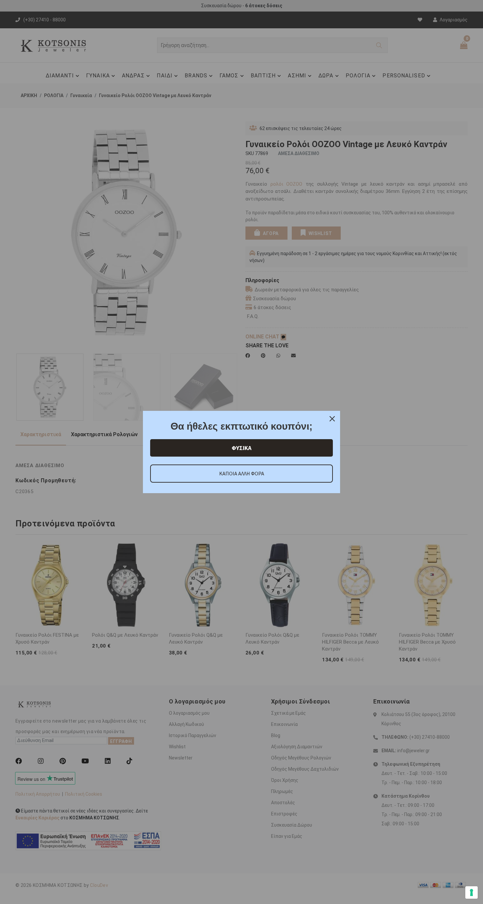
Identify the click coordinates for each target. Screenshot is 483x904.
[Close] (332, 419)
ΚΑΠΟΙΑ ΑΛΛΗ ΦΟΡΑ (241, 473)
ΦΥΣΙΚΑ (241, 448)
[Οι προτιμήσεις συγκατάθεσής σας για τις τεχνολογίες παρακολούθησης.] (471, 892)
